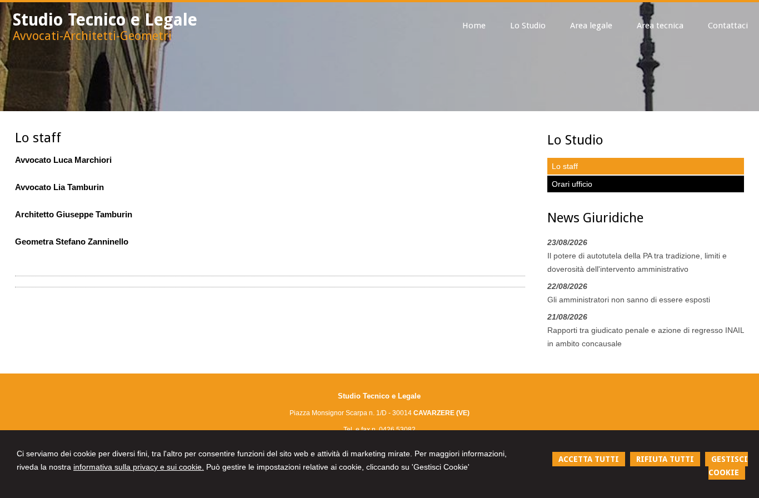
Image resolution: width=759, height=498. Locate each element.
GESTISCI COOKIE (728, 466)
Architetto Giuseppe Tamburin (73, 214)
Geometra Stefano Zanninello (71, 241)
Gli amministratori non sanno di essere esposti (628, 299)
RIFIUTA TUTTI (665, 459)
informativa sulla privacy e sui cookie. (138, 466)
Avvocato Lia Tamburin (59, 187)
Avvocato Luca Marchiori (63, 160)
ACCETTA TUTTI (588, 459)
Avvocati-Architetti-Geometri (92, 36)
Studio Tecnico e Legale (105, 19)
